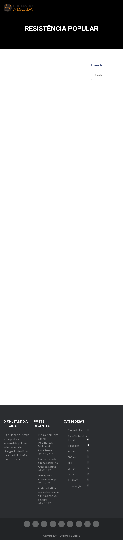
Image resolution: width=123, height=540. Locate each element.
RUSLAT (73, 480)
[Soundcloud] (96, 524)
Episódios (30, 113)
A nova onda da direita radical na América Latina (48, 462)
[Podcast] (79, 524)
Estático (72, 451)
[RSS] (70, 524)
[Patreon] (87, 524)
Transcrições (75, 486)
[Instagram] (44, 524)
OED (70, 463)
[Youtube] (61, 524)
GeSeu (72, 457)
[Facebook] (27, 524)
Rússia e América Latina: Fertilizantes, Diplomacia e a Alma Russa (48, 442)
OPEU (71, 469)
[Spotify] (53, 524)
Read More (14, 239)
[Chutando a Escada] (18, 8)
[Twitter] (35, 524)
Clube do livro (76, 430)
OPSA (71, 474)
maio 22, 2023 (15, 107)
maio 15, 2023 (15, 297)
